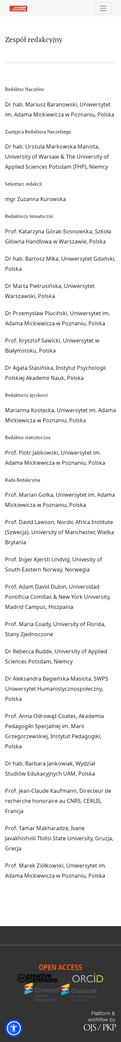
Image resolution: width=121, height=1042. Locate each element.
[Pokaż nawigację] (103, 8)
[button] (14, 1028)
